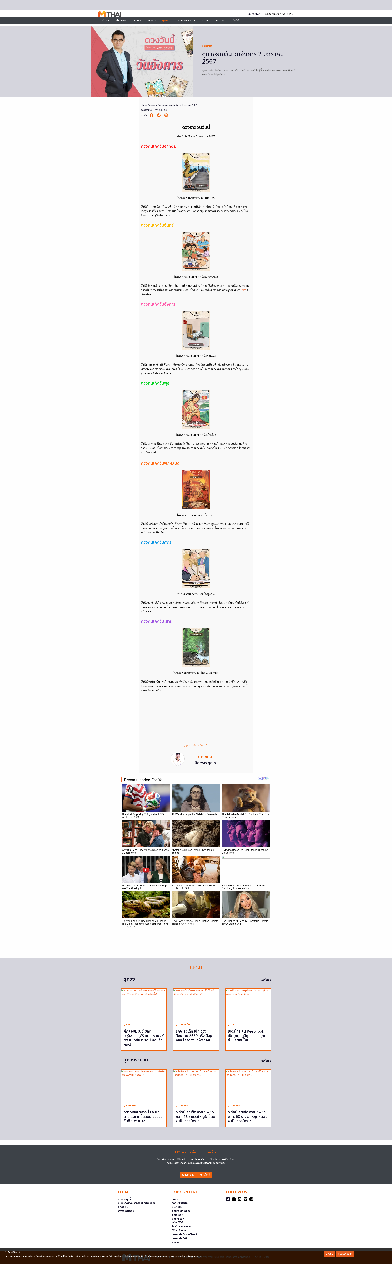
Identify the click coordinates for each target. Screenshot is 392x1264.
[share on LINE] (166, 115)
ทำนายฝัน (121, 20)
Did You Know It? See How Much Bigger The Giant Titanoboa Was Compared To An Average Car (145, 923)
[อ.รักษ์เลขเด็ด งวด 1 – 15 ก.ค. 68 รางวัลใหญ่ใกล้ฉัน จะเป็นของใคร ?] (196, 1085)
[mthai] (109, 13)
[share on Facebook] (151, 115)
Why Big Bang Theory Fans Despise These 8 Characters (145, 851)
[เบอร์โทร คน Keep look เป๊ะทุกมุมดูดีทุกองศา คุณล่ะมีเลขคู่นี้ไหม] (248, 1004)
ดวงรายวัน (177, 1215)
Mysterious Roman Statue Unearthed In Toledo (193, 851)
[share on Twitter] (159, 115)
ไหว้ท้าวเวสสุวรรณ (181, 1226)
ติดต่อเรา (123, 1207)
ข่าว (244, 290)
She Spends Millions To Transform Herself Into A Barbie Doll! (245, 922)
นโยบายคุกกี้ (124, 1199)
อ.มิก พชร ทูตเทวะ (205, 763)
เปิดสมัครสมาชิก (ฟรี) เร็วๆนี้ (196, 1175)
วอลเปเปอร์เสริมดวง (185, 20)
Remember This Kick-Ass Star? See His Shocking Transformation (243, 887)
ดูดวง (127, 1024)
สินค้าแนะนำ (254, 14)
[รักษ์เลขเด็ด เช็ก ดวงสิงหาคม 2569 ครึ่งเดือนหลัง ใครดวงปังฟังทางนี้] (196, 1004)
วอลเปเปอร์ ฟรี (179, 1238)
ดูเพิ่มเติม (266, 980)
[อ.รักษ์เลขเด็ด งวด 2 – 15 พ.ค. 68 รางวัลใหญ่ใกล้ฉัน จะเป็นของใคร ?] (248, 1085)
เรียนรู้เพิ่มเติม (345, 1254)
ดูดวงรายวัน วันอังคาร (195, 745)
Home (144, 105)
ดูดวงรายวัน (207, 45)
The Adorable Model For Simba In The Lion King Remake (245, 815)
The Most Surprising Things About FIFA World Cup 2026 (143, 815)
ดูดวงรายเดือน (183, 1024)
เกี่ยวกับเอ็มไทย (126, 1211)
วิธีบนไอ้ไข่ (177, 1223)
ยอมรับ (329, 1254)
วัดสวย (205, 20)
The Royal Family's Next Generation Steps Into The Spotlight (145, 887)
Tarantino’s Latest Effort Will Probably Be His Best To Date (194, 887)
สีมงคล (175, 1242)
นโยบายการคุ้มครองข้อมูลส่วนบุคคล (137, 1203)
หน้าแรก (105, 20)
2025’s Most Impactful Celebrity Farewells (194, 814)
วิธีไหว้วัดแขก (179, 1230)
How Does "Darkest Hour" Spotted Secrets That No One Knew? (195, 922)
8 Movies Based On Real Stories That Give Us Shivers (245, 851)
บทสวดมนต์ (220, 20)
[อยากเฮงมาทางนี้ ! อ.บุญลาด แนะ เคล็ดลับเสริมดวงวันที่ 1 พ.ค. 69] (143, 1085)
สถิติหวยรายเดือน (181, 1211)
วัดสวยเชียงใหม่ (180, 1203)
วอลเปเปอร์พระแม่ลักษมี (184, 1234)
